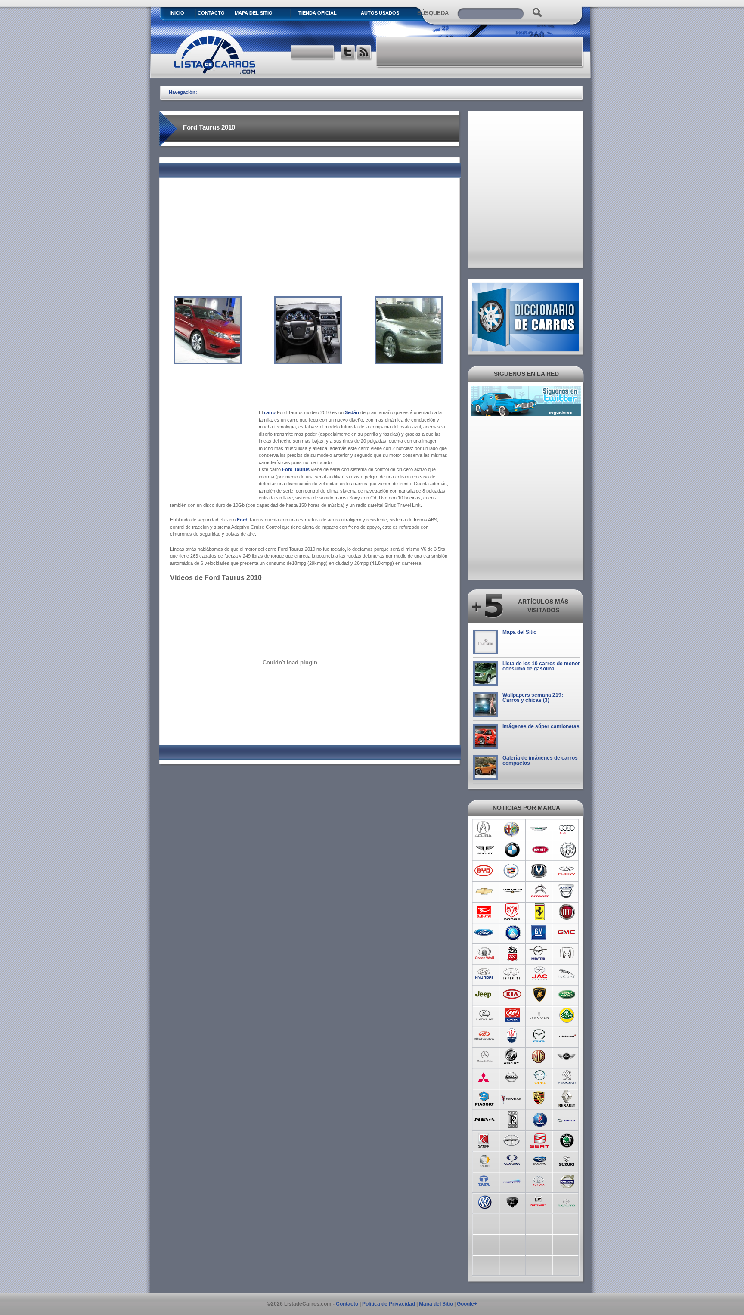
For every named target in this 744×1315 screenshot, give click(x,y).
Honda (567, 953)
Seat (539, 1139)
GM (539, 932)
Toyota (539, 1180)
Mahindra (484, 1036)
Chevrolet (484, 891)
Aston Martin (539, 829)
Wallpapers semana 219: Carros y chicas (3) (532, 697)
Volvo (567, 1180)
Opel (539, 1077)
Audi (567, 829)
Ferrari (539, 912)
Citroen (539, 891)
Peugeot (567, 1077)
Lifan (512, 1015)
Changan (539, 870)
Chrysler (512, 891)
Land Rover (567, 994)
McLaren (567, 1036)
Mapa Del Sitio (254, 13)
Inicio (177, 13)
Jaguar (567, 974)
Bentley (484, 850)
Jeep (484, 994)
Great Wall (484, 953)
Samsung (567, 1118)
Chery (567, 870)
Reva (484, 1118)
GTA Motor (512, 953)
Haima (539, 953)
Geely (512, 932)
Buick (567, 850)
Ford (484, 932)
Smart (484, 1160)
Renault (567, 1098)
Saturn (484, 1139)
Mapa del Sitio (519, 632)
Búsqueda (433, 13)
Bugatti (539, 850)
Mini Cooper (567, 1056)
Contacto (211, 13)
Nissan (512, 1077)
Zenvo (512, 1201)
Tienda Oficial (317, 13)
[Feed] (364, 53)
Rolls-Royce (512, 1118)
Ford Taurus (296, 469)
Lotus (567, 1015)
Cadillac (512, 870)
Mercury (512, 1056)
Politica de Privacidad (388, 1304)
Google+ (467, 1304)
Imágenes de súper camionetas (541, 726)
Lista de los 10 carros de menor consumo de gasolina (541, 666)
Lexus (484, 1015)
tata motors (484, 1180)
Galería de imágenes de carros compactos (540, 760)
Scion (512, 1139)
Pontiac (512, 1098)
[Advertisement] (480, 52)
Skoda (567, 1139)
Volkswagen (484, 1201)
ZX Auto (567, 1201)
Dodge (512, 912)
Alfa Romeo (512, 829)
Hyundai (484, 974)
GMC (567, 932)
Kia (512, 994)
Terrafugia (512, 1180)
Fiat (567, 912)
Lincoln (539, 1015)
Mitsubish (484, 1077)
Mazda (539, 1036)
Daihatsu (484, 912)
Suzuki (567, 1160)
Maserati (512, 1036)
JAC (539, 974)
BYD (484, 870)
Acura (484, 829)
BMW (512, 850)
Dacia (567, 891)
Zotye (539, 1201)
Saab (539, 1118)
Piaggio (484, 1098)
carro (270, 412)
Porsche (539, 1098)
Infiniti (512, 974)
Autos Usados (380, 13)
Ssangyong (512, 1160)
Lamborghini (539, 994)
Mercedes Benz (484, 1056)
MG (539, 1056)
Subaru (539, 1160)
